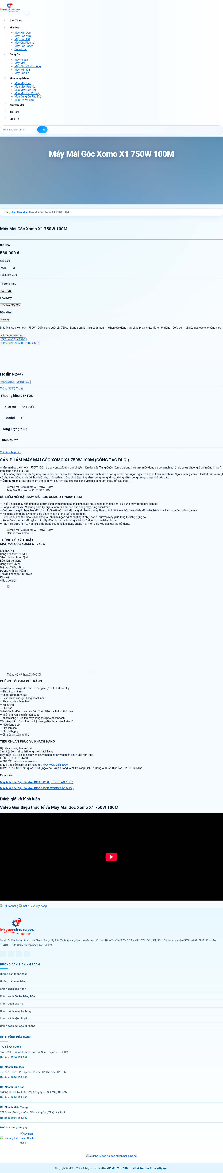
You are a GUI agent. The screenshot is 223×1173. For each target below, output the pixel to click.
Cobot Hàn (20, 49)
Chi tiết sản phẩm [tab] (10, 452)
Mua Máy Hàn (22, 83)
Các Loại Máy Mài (10, 305)
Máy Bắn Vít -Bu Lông (27, 66)
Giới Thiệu (16, 20)
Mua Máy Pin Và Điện (27, 93)
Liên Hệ (14, 119)
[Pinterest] (27, 954)
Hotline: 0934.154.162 (14, 1057)
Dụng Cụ (15, 54)
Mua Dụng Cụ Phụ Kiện (28, 96)
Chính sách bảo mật (12, 1003)
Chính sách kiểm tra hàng (16, 1011)
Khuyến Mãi (17, 105)
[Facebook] (3, 954)
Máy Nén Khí (22, 69)
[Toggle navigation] (27, 12)
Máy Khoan (21, 59)
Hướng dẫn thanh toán (14, 974)
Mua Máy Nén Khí (25, 90)
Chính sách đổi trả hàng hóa (17, 996)
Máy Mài (19, 63)
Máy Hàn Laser (23, 46)
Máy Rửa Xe (21, 73)
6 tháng (5, 319)
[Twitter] (11, 954)
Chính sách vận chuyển (14, 1018)
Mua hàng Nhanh (20, 78)
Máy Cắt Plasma (24, 42)
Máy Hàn (15, 27)
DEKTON (6, 291)
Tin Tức (14, 112)
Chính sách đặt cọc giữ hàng (17, 1026)
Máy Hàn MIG (22, 36)
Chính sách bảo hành (13, 988)
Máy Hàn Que (22, 32)
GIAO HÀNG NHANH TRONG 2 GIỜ (20, 343)
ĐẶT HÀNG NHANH (11, 335)
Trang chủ (9, 212)
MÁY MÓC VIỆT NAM (55, 764)
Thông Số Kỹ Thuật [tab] (11, 388)
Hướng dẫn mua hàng (13, 981)
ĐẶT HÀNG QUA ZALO (13, 339)
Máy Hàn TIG (22, 39)
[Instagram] (19, 954)
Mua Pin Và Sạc (24, 100)
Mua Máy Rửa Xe (24, 86)
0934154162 (7, 382)
